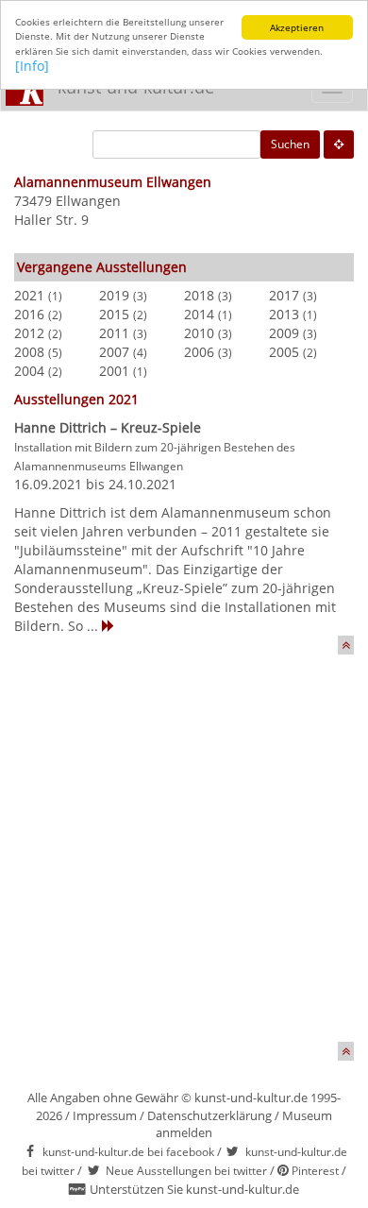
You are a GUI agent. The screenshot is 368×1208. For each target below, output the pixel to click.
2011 (114, 333)
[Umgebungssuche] (339, 144)
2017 (284, 295)
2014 (199, 314)
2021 (29, 295)
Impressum (105, 1115)
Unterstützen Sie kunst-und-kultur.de (194, 1189)
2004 (29, 371)
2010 (199, 333)
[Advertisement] (184, 857)
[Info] (32, 66)
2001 (114, 371)
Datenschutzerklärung (209, 1115)
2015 (114, 314)
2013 (284, 314)
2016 (29, 314)
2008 (29, 352)
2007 (114, 352)
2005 (284, 352)
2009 (284, 333)
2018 (199, 295)
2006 (199, 352)
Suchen (290, 144)
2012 (29, 333)
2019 (114, 295)
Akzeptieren (297, 27)
